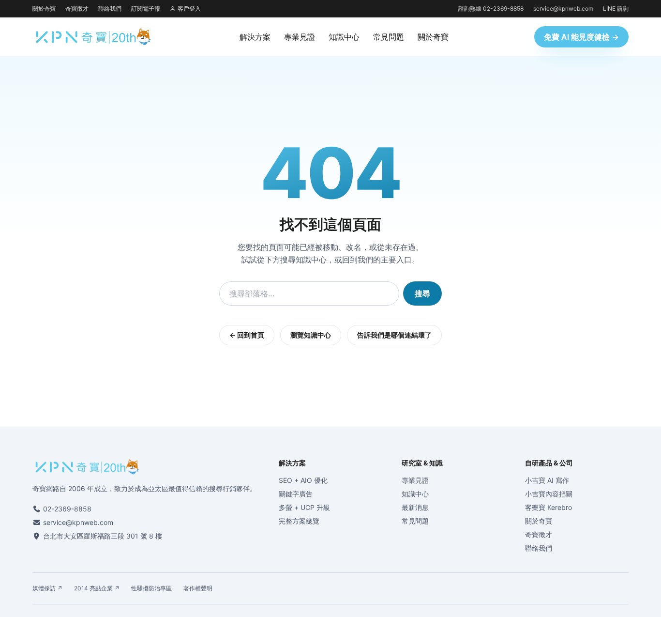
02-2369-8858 (67, 509)
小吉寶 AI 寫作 (547, 480)
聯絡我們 (109, 8)
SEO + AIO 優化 (303, 480)
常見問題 (388, 37)
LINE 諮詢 (616, 8)
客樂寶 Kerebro (548, 507)
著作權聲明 (197, 588)
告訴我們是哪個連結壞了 (394, 335)
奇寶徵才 (77, 8)
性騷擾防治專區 (151, 588)
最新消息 (415, 507)
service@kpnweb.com (563, 8)
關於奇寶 (44, 8)
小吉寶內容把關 (548, 494)
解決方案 (255, 37)
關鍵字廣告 (296, 494)
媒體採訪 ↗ (47, 588)
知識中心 (344, 37)
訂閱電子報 (145, 8)
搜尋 (422, 293)
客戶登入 (189, 8)
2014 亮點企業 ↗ (97, 588)
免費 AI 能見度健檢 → (581, 37)
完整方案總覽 (299, 521)
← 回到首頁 (246, 335)
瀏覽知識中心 (310, 335)
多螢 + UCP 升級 (304, 507)
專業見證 (299, 37)
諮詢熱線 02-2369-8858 (491, 8)
